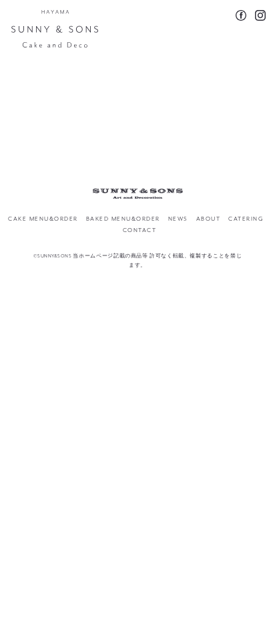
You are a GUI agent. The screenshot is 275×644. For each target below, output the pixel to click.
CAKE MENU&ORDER (43, 219)
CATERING (245, 219)
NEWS (178, 219)
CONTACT (140, 230)
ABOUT (208, 219)
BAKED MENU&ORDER (123, 219)
